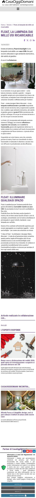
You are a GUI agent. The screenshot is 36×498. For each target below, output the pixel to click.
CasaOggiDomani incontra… (15, 386)
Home (3, 25)
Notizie (9, 25)
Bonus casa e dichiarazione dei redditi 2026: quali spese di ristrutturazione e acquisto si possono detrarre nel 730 (18, 362)
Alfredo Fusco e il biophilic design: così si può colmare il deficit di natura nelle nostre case (17, 414)
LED (8, 120)
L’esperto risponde (10, 330)
